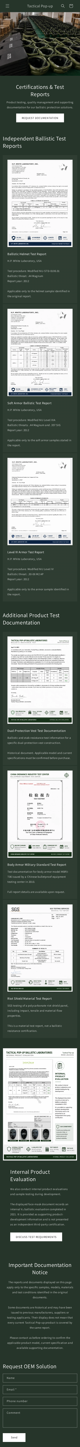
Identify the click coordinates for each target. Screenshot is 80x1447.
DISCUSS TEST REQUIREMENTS (36, 1236)
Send (14, 1437)
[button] (7, 6)
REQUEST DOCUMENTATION (40, 118)
